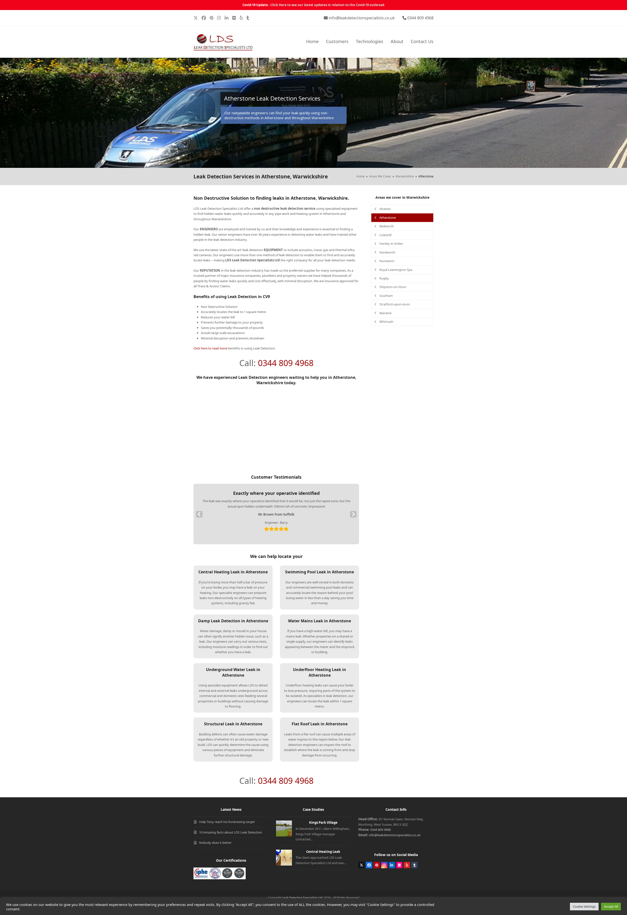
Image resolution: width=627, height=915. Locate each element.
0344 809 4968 (420, 18)
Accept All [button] (611, 906)
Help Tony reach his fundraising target (227, 822)
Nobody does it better (215, 842)
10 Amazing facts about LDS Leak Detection (230, 832)
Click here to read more (210, 348)
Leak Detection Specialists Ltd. (302, 898)
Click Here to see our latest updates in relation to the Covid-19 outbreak (327, 5)
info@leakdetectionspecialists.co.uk (362, 18)
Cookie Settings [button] (584, 906)
